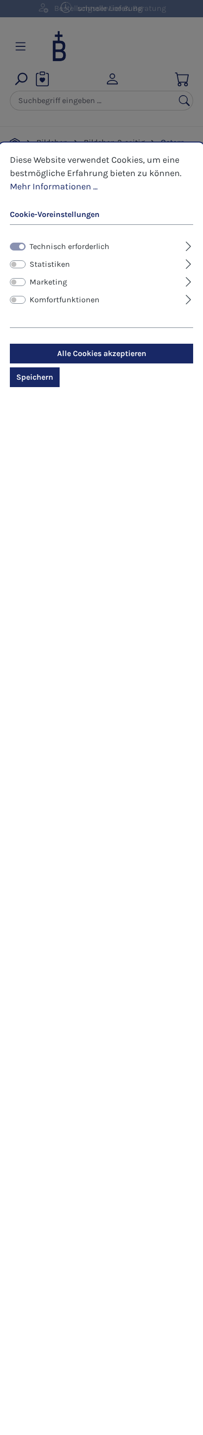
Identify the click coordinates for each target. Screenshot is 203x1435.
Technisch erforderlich (69, 246)
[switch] (18, 264)
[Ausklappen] (188, 245)
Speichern (34, 377)
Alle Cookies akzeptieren (101, 353)
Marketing (48, 282)
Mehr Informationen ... (54, 186)
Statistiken (50, 264)
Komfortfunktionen (65, 299)
